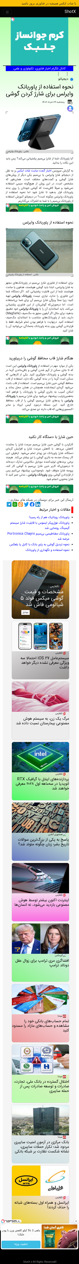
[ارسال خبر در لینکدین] (37, 504)
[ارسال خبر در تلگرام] (9, 504)
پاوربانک (63, 74)
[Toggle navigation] (7, 12)
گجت (70, 74)
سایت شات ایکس (27, 170)
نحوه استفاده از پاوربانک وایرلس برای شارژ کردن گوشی (39, 90)
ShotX (70, 12)
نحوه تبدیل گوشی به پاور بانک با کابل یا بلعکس (39, 544)
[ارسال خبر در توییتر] (26, 504)
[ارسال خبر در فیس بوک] (32, 504)
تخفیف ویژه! (21, 1244)
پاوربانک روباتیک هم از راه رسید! (49, 517)
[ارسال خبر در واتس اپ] (14, 504)
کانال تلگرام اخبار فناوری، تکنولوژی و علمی (39, 68)
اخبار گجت (45, 170)
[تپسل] (13, 19)
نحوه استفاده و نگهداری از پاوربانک (47, 550)
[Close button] (76, 1221)
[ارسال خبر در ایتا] (20, 504)
